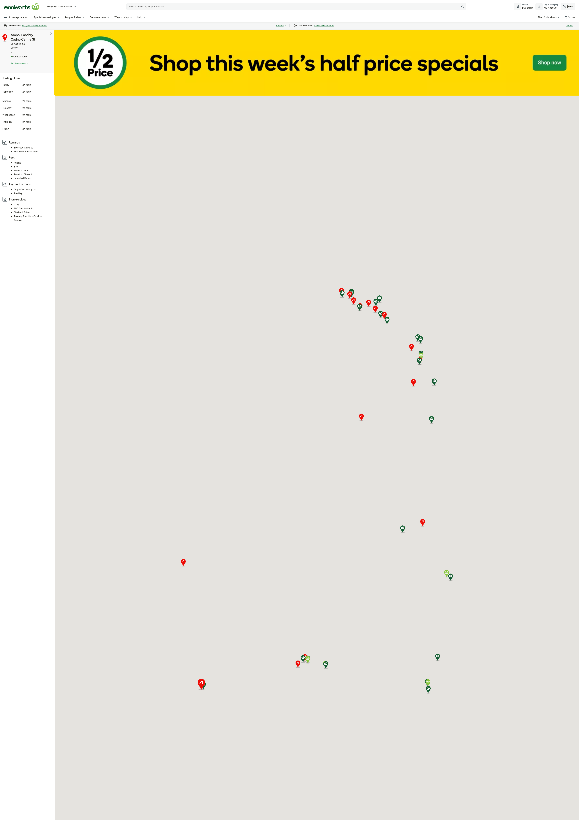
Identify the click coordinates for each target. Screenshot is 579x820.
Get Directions (19, 63)
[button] (431, 420)
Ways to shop (121, 17)
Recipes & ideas (73, 17)
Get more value (98, 17)
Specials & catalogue (45, 17)
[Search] (462, 6)
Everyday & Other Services (60, 6)
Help (139, 17)
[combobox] (296, 6)
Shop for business (547, 17)
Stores (571, 17)
